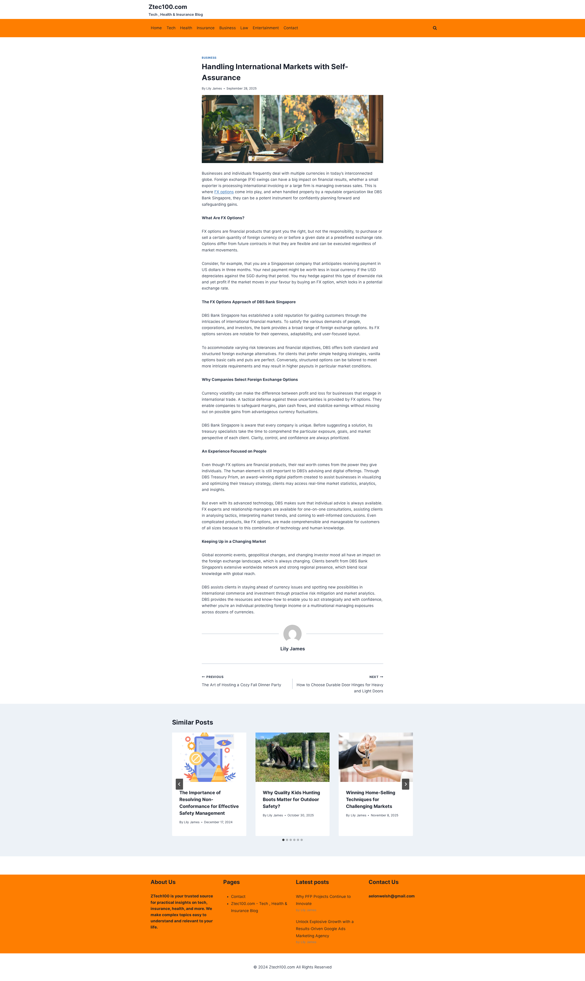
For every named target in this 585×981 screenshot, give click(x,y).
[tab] (283, 840)
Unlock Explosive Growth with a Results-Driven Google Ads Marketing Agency (325, 928)
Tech (171, 28)
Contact (291, 28)
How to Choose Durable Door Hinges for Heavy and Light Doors (340, 684)
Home (156, 28)
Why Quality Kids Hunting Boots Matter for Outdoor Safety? (291, 799)
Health (186, 28)
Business (227, 28)
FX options (224, 192)
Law (244, 28)
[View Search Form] (435, 28)
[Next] (405, 784)
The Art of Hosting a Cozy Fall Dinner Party (241, 681)
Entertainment (266, 28)
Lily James (214, 88)
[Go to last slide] (179, 784)
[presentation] (209, 757)
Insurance (206, 28)
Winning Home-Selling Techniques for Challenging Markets (370, 799)
